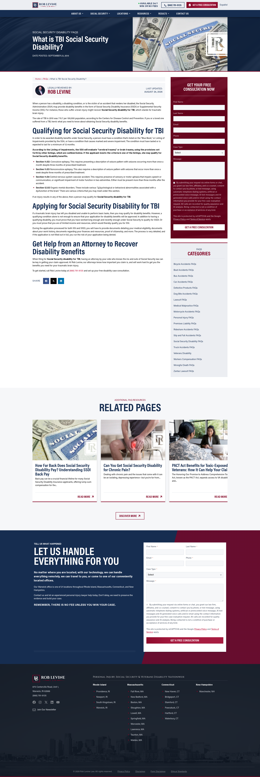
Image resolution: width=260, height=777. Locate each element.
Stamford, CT (171, 702)
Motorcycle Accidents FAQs (187, 312)
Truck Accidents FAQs (184, 347)
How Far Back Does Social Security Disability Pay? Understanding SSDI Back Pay (63, 469)
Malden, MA (136, 740)
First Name (179, 102)
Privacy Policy (179, 219)
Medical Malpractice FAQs (186, 306)
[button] (46, 281)
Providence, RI (103, 692)
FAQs (45, 79)
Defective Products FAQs (186, 288)
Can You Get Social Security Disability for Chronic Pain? (133, 467)
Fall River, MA (137, 692)
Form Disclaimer (158, 772)
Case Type (178, 147)
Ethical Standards (179, 772)
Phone (176, 136)
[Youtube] (58, 702)
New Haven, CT (172, 692)
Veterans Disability (182, 353)
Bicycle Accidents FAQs (185, 264)
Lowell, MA (136, 713)
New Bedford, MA (139, 697)
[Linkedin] (52, 702)
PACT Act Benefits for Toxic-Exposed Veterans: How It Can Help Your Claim (201, 467)
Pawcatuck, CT (172, 708)
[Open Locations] (129, 13)
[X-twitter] (46, 702)
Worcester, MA (138, 724)
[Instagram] (40, 702)
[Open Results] (168, 13)
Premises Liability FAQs (185, 324)
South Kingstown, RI (106, 702)
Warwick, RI (101, 708)
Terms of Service (197, 219)
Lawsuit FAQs (180, 300)
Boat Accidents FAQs (184, 270)
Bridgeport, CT (172, 697)
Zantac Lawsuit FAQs (184, 371)
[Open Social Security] (109, 13)
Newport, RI (102, 697)
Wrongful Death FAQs (184, 365)
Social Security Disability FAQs (188, 342)
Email (176, 125)
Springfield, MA (138, 719)
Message (178, 159)
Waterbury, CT (171, 719)
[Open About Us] (82, 13)
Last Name (179, 113)
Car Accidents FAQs (183, 282)
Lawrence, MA (137, 729)
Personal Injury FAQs (184, 318)
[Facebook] (34, 702)
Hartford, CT (171, 713)
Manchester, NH (207, 692)
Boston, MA (136, 702)
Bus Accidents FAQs (183, 276)
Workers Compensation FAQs (188, 359)
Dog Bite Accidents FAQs (186, 294)
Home (38, 79)
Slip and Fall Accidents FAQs (187, 336)
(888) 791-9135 (76, 271)
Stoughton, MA (138, 708)
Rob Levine (59, 91)
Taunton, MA (137, 735)
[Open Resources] (150, 13)
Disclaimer (140, 772)
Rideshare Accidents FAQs (186, 330)
